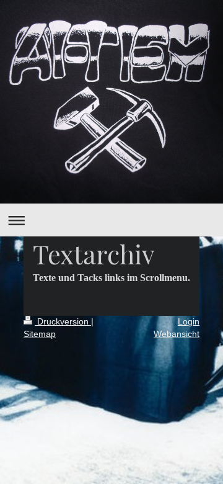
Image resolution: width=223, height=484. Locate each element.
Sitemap (40, 334)
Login (188, 321)
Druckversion (63, 321)
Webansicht (176, 334)
